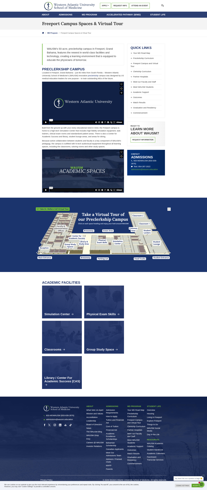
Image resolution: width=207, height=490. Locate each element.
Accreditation (92, 417)
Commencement (140, 113)
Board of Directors (94, 424)
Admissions (65, 14)
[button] (60, 228)
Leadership (91, 421)
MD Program (89, 14)
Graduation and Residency (144, 108)
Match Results (139, 102)
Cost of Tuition (112, 426)
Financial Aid (111, 430)
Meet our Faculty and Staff (144, 82)
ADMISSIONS (112, 406)
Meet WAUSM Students (143, 87)
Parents (109, 469)
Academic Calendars (156, 453)
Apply (104, 6)
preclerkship (93, 76)
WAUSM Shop (92, 435)
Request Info (120, 6)
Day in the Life (153, 434)
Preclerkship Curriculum (143, 58)
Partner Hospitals (140, 77)
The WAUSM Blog (94, 432)
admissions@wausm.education (144, 169)
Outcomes (137, 97)
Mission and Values (94, 414)
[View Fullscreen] (169, 209)
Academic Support (141, 92)
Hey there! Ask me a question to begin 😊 (188, 478)
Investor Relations (94, 446)
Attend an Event (139, 6)
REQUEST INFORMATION (142, 140)
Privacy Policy (46, 480)
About (45, 14)
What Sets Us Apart (94, 410)
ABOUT (89, 406)
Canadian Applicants (115, 449)
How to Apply (111, 416)
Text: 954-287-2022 (141, 166)
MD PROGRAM (134, 406)
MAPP (108, 465)
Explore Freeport (154, 421)
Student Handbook (155, 450)
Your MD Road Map (141, 53)
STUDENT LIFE (154, 406)
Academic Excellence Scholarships (111, 436)
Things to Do (152, 424)
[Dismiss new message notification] (203, 475)
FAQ (88, 439)
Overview (151, 410)
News (88, 428)
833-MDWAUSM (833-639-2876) (144, 162)
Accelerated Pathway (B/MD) (124, 14)
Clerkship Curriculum (142, 71)
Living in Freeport (154, 417)
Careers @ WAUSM (95, 442)
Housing (150, 414)
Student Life (157, 14)
